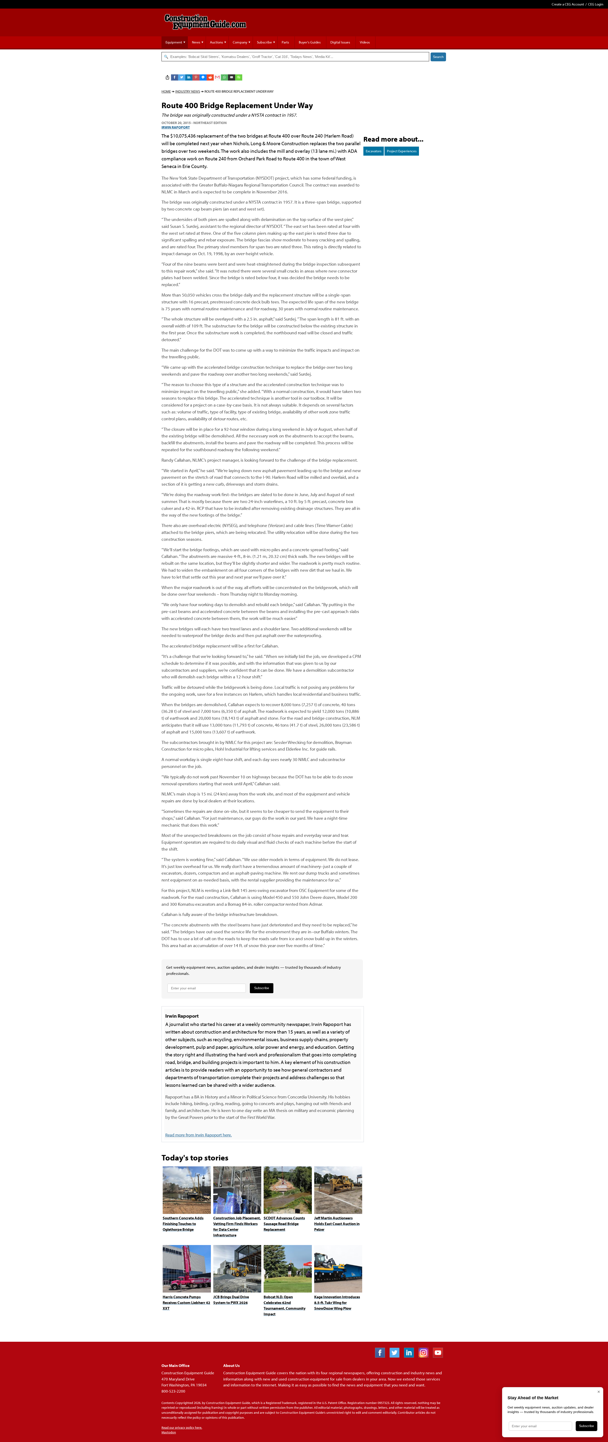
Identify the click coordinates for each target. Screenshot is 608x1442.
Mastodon (169, 1432)
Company (240, 42)
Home (166, 91)
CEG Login (595, 4)
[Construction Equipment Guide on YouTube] (439, 1356)
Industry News (187, 91)
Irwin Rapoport (176, 127)
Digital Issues (340, 42)
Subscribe (264, 42)
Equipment (174, 42)
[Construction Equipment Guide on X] (396, 1356)
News (196, 42)
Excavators (373, 151)
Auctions (216, 42)
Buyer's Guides (310, 42)
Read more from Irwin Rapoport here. (198, 1135)
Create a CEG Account (568, 4)
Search (438, 57)
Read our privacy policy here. (182, 1427)
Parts (285, 42)
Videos (365, 42)
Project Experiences (402, 151)
